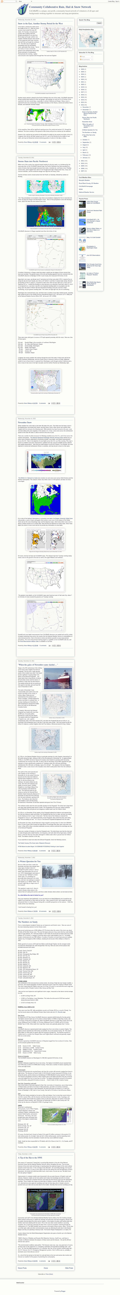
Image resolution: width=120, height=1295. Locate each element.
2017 (82, 92)
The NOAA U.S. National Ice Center (28, 478)
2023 (82, 77)
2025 (82, 71)
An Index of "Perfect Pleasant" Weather (93, 273)
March (85, 152)
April (84, 150)
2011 (82, 161)
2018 (82, 89)
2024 (82, 74)
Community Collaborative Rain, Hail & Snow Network (60, 7)
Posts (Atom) (49, 1274)
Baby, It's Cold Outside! (93, 237)
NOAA (81, 189)
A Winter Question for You (29, 861)
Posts (83, 56)
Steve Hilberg (28, 142)
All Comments (85, 59)
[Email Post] (49, 142)
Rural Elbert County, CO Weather (89, 183)
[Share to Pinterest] (60, 142)
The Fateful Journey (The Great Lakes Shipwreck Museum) (34, 843)
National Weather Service (86, 192)
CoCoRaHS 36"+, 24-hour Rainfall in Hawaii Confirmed (93, 221)
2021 (82, 82)
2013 (82, 102)
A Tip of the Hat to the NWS (30, 1157)
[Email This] (53, 142)
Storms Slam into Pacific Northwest (33, 161)
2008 (82, 168)
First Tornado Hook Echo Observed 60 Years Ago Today (94, 265)
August (85, 145)
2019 (82, 87)
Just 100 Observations (93, 255)
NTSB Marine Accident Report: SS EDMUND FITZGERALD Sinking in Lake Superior (41, 846)
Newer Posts (22, 1268)
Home (46, 1268)
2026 (82, 69)
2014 (82, 99)
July (84, 147)
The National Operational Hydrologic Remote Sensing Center (46, 437)
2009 (82, 166)
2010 (82, 163)
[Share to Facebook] (58, 142)
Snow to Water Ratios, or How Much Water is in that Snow (94, 230)
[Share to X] (56, 142)
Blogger (63, 1291)
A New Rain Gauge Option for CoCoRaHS (93, 202)
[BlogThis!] (55, 142)
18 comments (42, 911)
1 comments (42, 1261)
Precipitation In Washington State (92, 247)
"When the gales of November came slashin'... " (38, 664)
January (85, 157)
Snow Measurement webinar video (29, 641)
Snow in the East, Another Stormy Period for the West (40, 23)
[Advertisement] (45, 149)
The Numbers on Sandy (28, 921)
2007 (82, 171)
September (86, 142)
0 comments (43, 142)
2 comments (42, 403)
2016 (82, 94)
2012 (82, 105)
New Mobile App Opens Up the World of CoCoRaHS (94, 283)
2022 (82, 79)
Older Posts (69, 1268)
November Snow (25, 422)
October (85, 139)
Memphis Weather (84, 180)
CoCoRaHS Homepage (86, 186)
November (86, 109)
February (85, 155)
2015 (82, 97)
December (86, 107)
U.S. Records (58, 1012)
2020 (82, 84)
